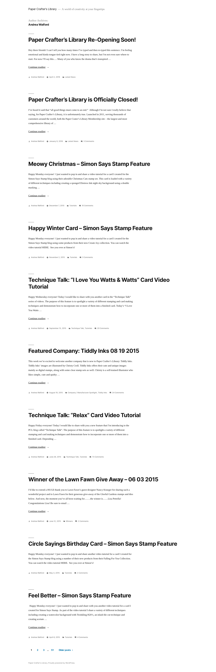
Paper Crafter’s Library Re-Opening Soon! (82, 39)
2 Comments (83, 521)
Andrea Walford (37, 77)
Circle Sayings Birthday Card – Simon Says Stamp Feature (102, 543)
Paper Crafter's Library (42, 9)
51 (52, 650)
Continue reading (38, 67)
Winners (69, 521)
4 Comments (82, 637)
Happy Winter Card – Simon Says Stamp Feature (90, 228)
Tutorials (73, 206)
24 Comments (118, 393)
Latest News (70, 77)
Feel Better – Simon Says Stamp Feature (79, 595)
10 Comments (87, 206)
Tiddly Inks (102, 393)
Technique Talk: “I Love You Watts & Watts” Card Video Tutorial (99, 283)
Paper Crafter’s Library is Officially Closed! (83, 99)
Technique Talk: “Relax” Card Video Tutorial (84, 415)
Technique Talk (77, 328)
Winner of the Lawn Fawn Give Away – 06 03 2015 (93, 479)
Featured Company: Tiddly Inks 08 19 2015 (83, 350)
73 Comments (98, 457)
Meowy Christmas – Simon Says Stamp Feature (89, 163)
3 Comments (88, 141)
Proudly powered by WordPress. (61, 663)
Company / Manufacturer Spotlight (82, 393)
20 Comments (103, 328)
